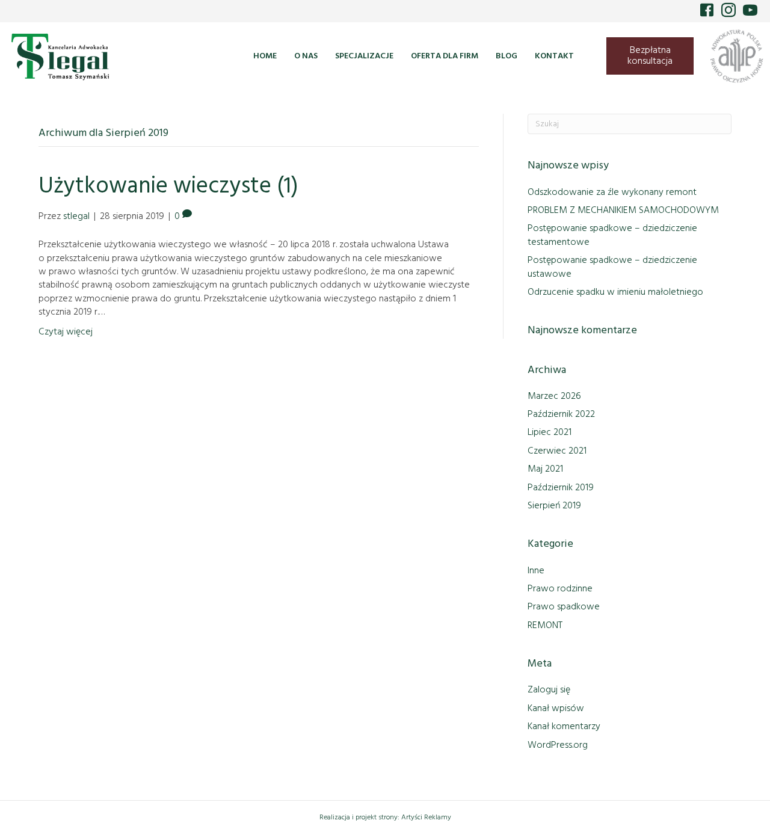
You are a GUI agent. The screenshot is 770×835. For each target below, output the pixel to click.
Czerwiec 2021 (557, 451)
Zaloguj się (549, 690)
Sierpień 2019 (554, 506)
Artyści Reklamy (426, 818)
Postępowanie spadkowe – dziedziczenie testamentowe (612, 235)
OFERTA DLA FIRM (444, 56)
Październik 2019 (561, 488)
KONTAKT (554, 56)
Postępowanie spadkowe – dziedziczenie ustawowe (612, 267)
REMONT (545, 625)
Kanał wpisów (556, 708)
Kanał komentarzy (564, 727)
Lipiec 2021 (549, 432)
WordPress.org (558, 745)
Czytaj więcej (65, 332)
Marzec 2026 (554, 396)
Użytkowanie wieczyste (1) (168, 186)
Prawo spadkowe (564, 607)
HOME (265, 56)
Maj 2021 (545, 469)
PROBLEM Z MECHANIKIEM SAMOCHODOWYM (623, 210)
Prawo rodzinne (560, 589)
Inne (536, 571)
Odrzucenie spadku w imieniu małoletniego (615, 292)
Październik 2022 (561, 414)
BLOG (506, 56)
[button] (706, 9)
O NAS (306, 56)
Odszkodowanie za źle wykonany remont (612, 192)
